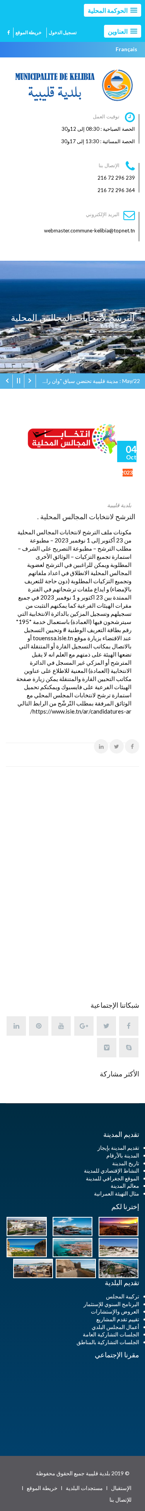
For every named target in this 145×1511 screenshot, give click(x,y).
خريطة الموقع (28, 32)
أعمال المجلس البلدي (115, 1327)
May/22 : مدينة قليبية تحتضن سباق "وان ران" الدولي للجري (88, 381)
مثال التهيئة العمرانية (116, 1193)
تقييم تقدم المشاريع (117, 1319)
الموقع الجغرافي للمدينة (112, 1178)
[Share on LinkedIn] (101, 746)
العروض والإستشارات (115, 1311)
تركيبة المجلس (122, 1296)
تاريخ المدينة (125, 1163)
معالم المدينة (125, 1185)
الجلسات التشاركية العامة (111, 1334)
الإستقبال (121, 1488)
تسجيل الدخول (63, 32)
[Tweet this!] (116, 746)
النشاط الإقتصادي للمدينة (111, 1170)
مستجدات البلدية (84, 1488)
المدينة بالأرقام (122, 1155)
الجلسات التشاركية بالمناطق (108, 1342)
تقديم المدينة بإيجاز (118, 1147)
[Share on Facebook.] (132, 746)
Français (126, 49)
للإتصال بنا (120, 1499)
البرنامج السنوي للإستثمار (111, 1304)
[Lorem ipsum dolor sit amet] (116, 1226)
